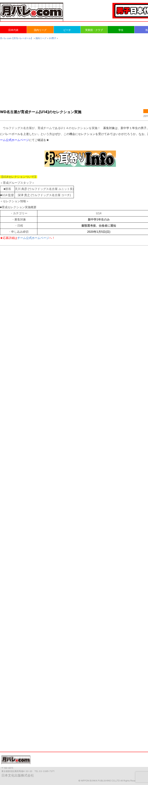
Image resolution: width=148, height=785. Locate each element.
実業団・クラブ (94, 29)
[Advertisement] (74, 71)
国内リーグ (40, 29)
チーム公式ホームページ (33, 237)
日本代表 (13, 29)
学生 (120, 29)
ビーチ (67, 29)
